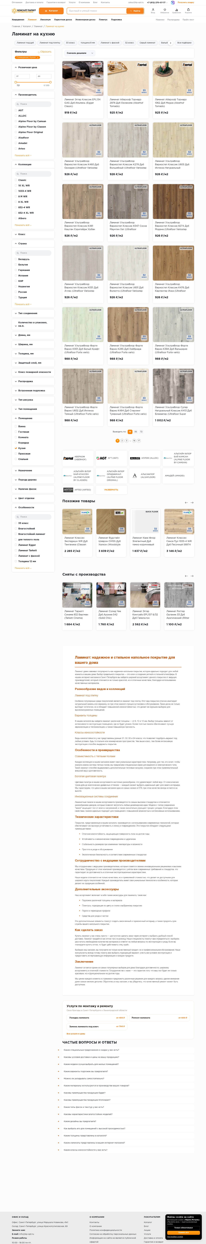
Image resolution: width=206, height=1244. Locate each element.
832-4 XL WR (26, 213)
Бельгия (23, 265)
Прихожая (24, 454)
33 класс (70, 43)
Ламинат (32, 20)
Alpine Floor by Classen (32, 127)
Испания (23, 276)
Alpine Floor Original (30, 132)
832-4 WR (24, 208)
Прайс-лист (188, 20)
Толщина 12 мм (27, 561)
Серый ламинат (147, 43)
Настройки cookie (175, 1237)
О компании (84, 2)
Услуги (72, 2)
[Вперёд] (170, 43)
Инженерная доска (85, 20)
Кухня (22, 448)
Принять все (183, 1232)
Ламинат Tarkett (27, 551)
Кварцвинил (18, 20)
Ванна (21, 426)
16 (134, 441)
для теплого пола (28, 540)
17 (139, 441)
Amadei (22, 143)
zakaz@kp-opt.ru (136, 2)
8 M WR (22, 197)
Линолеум (45, 20)
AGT (20, 110)
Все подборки (184, 43)
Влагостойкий (26, 529)
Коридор (23, 443)
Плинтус (103, 20)
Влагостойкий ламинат (31, 534)
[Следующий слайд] (192, 502)
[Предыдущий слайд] (186, 502)
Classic (22, 180)
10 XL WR (24, 186)
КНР (20, 281)
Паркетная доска (63, 20)
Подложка (116, 20)
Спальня (23, 459)
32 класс (129, 43)
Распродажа (173, 20)
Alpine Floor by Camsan (32, 121)
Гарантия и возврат (56, 2)
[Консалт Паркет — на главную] (24, 11)
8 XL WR (23, 202)
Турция (22, 298)
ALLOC (22, 116)
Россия (22, 292)
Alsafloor (23, 138)
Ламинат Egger (27, 545)
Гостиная (23, 432)
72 (141, 432)
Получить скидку (186, 2)
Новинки (160, 20)
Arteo (21, 149)
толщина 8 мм (88, 43)
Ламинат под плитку (50, 43)
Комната (23, 437)
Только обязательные (183, 1228)
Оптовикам (17, 2)
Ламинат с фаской (110, 43)
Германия (24, 270)
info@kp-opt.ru (26, 1234)
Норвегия (24, 287)
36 (135, 432)
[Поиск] (135, 11)
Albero (22, 218)
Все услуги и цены (76, 1034)
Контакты (105, 2)
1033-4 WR (24, 191)
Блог (95, 2)
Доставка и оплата (34, 2)
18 (130, 432)
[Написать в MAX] (172, 2)
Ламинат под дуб (25, 43)
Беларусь (23, 259)
